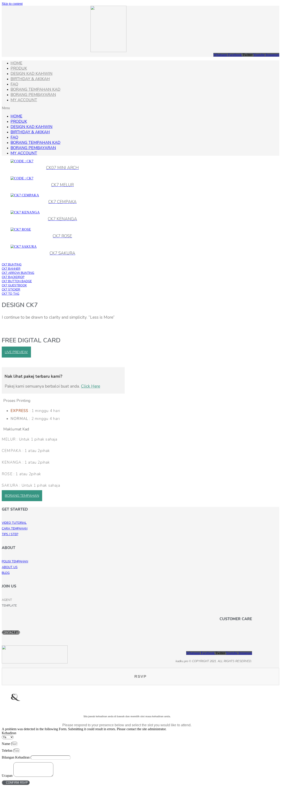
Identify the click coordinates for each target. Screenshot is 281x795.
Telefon (7, 750)
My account (24, 100)
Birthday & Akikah (30, 78)
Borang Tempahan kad (35, 89)
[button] (140, 108)
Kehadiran (9, 733)
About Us (10, 567)
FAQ (14, 84)
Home (16, 63)
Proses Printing (17, 400)
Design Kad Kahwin (31, 73)
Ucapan (7, 775)
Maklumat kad (16, 429)
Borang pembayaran (33, 94)
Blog (6, 573)
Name (6, 744)
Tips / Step (10, 534)
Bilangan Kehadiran (16, 757)
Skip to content (12, 3)
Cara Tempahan (14, 528)
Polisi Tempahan (15, 561)
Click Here (90, 386)
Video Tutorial (14, 523)
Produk (19, 68)
